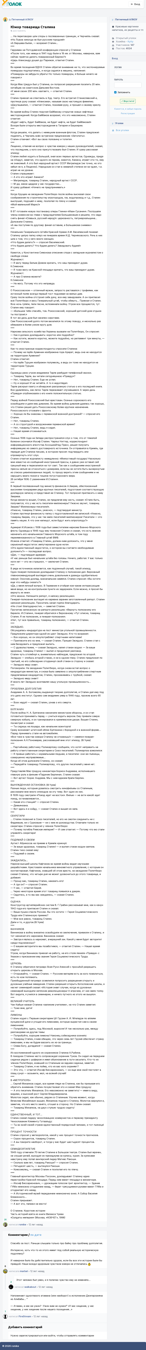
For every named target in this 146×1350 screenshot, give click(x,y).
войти (51, 1335)
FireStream (25, 1316)
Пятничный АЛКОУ (22, 19)
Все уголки (122, 130)
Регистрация (128, 113)
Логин (118, 67)
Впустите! (129, 101)
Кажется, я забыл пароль (127, 109)
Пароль (118, 79)
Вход (137, 4)
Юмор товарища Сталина (33, 27)
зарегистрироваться (31, 1335)
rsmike (22, 1224)
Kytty (130, 41)
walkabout (30, 1286)
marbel (24, 1271)
